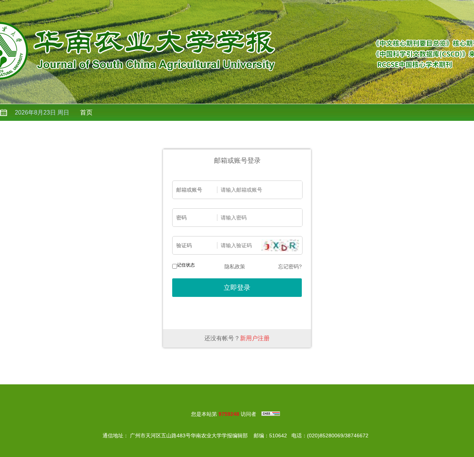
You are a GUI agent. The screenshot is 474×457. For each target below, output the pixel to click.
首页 (86, 112)
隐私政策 (234, 266)
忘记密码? (290, 266)
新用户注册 (255, 338)
